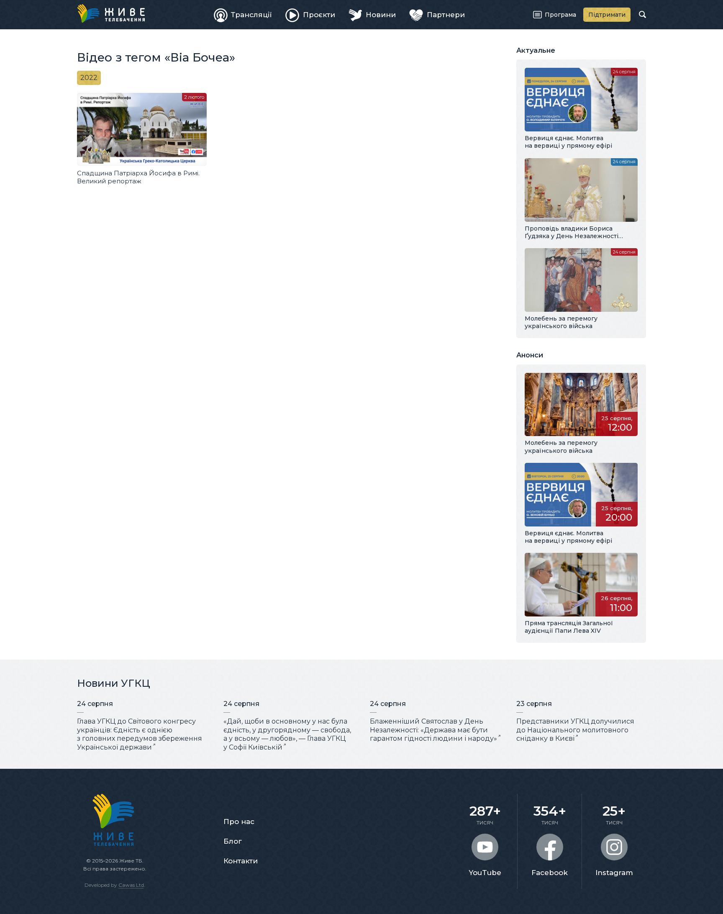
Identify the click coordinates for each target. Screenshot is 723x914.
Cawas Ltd (131, 885)
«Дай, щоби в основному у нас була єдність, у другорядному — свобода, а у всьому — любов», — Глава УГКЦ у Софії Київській (287, 734)
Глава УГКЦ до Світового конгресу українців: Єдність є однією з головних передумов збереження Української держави (139, 734)
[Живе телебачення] (111, 13)
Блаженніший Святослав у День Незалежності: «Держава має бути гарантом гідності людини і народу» (433, 730)
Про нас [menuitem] (238, 821)
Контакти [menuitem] (240, 861)
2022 (88, 78)
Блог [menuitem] (232, 841)
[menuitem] (243, 14)
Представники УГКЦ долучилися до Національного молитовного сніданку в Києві (575, 730)
